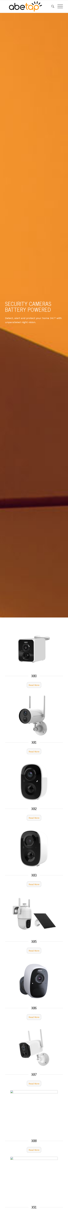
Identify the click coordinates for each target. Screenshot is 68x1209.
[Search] (51, 6)
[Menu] (58, 6)
